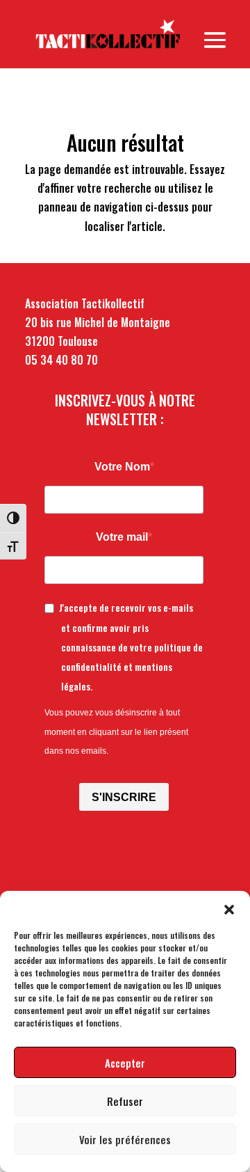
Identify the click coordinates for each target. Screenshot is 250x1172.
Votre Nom (122, 467)
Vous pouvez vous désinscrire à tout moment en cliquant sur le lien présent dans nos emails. (116, 731)
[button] (229, 908)
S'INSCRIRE (124, 797)
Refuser (125, 1101)
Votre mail (122, 537)
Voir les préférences (125, 1139)
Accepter (125, 1062)
